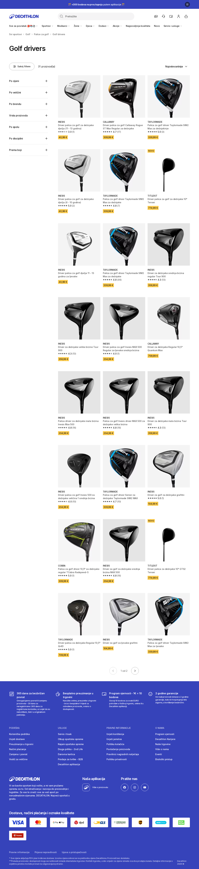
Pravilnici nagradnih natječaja (123, 754)
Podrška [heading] (14, 728)
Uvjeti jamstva (114, 739)
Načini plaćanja (17, 749)
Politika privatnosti (117, 759)
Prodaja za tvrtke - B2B (70, 759)
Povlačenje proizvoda (118, 749)
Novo (157, 26)
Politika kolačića (115, 744)
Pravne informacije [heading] (119, 728)
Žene (77, 26)
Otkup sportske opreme (70, 739)
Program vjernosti (164, 734)
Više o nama (162, 749)
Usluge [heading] (62, 728)
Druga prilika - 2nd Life (70, 749)
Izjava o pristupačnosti (74, 852)
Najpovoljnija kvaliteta (138, 26)
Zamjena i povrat (18, 754)
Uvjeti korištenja (115, 734)
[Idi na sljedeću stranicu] (135, 671)
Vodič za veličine (18, 759)
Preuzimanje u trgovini (21, 744)
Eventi (158, 754)
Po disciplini (16, 138)
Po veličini (15, 92)
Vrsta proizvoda (18, 115)
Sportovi (46, 26)
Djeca (89, 26)
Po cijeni (14, 81)
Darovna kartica (66, 754)
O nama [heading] (159, 728)
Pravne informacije (19, 852)
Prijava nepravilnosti (46, 852)
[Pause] (187, 4)
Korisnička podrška (19, 734)
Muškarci (62, 26)
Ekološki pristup (163, 759)
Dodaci (103, 26)
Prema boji (15, 150)
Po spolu (14, 127)
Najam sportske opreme (71, 744)
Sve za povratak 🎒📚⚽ (22, 26)
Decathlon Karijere (165, 739)
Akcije (116, 26)
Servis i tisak (65, 734)
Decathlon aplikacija (69, 764)
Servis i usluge (172, 26)
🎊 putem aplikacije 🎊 (96, 4)
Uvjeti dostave (17, 739)
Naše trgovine (163, 744)
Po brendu (15, 104)
